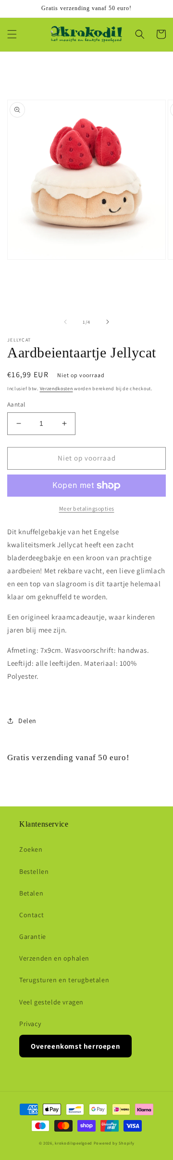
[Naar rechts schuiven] (107, 321)
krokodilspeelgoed (73, 1143)
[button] (12, 34)
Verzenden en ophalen (54, 958)
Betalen (31, 893)
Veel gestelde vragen (51, 1002)
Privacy (30, 1023)
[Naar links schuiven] (65, 321)
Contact (31, 914)
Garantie (32, 936)
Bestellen (34, 871)
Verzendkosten (56, 388)
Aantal (16, 404)
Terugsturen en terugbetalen (64, 979)
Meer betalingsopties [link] (86, 508)
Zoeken (31, 849)
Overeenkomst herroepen (75, 1046)
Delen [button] (27, 720)
